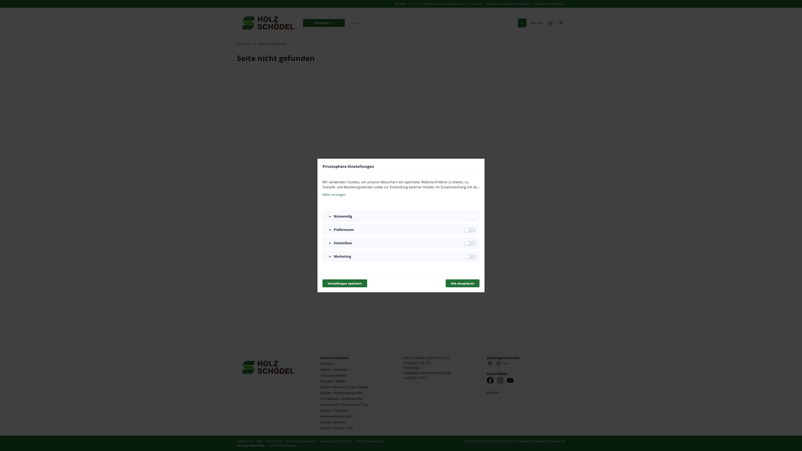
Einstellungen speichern (345, 283)
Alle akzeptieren (462, 283)
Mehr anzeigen (334, 194)
